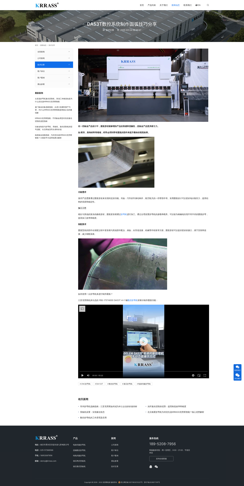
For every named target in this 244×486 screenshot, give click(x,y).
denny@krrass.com (48, 461)
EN (199, 5)
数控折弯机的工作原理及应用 (93, 417)
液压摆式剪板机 (79, 466)
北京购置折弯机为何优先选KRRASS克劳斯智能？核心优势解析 (176, 412)
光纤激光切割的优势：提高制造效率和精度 (167, 406)
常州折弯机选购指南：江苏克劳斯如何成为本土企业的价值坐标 (108, 406)
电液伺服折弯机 (144, 384)
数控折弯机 (132, 300)
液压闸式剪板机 (79, 461)
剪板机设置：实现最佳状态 (92, 412)
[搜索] (208, 5)
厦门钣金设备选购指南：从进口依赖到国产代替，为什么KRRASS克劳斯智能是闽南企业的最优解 (53, 110)
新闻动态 (176, 5)
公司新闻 (41, 58)
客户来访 (41, 71)
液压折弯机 (128, 384)
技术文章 (110, 30)
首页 (142, 5)
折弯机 (124, 214)
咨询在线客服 (161, 459)
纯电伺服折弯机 (79, 455)
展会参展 (41, 84)
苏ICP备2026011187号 (152, 482)
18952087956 (46, 455)
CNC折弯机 (85, 384)
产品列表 (152, 5)
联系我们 (188, 5)
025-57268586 (46, 450)
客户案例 (41, 78)
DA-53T (99, 384)
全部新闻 (41, 52)
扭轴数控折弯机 (79, 450)
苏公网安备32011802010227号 (131, 482)
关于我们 (164, 5)
